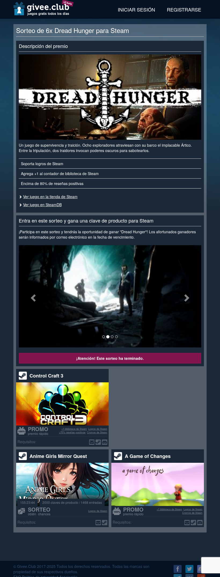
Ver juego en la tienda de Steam (50, 196)
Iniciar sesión (136, 9)
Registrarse (184, 9)
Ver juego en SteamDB (42, 204)
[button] (32, 296)
